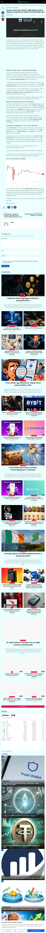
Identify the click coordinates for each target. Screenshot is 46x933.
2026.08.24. (22, 387)
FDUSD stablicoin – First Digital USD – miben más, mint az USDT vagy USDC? (12, 700)
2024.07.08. (12, 526)
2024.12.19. (12, 789)
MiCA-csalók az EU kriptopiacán (34, 328)
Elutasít (21, 930)
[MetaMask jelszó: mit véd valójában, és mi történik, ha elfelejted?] (12, 342)
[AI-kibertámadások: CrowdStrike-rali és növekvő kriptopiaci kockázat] (12, 600)
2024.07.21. (34, 787)
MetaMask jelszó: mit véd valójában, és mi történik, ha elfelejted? (12, 353)
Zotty (11, 14)
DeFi (25, 40)
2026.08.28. (12, 614)
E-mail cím (4, 255)
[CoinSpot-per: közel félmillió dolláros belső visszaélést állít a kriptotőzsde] (34, 342)
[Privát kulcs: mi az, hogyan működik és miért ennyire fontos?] (12, 318)
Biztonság (9, 7)
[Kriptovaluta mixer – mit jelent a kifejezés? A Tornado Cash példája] (34, 775)
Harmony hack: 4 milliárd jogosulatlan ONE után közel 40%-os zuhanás (34, 499)
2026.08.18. (12, 356)
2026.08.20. (12, 331)
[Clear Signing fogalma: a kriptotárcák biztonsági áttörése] (23, 717)
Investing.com (8, 837)
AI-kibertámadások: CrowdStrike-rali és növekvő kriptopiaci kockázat (12, 611)
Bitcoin (12, 410)
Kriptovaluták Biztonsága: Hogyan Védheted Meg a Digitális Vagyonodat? (12, 523)
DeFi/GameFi (15, 7)
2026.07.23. (22, 302)
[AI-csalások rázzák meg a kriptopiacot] (34, 750)
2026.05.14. (34, 763)
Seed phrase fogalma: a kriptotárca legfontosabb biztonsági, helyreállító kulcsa (12, 761)
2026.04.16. (12, 677)
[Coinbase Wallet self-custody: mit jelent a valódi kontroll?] (12, 428)
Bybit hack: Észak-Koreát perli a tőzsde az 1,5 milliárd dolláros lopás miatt (34, 414)
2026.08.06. (34, 329)
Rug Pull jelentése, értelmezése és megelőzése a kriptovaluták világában (34, 675)
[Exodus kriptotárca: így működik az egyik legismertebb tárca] (34, 428)
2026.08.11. (34, 356)
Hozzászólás (4, 238)
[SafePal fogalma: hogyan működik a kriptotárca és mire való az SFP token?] (12, 575)
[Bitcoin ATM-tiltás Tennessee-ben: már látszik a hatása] (12, 403)
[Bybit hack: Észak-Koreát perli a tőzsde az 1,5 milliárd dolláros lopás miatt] (34, 403)
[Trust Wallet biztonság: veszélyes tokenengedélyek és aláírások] (23, 454)
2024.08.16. (12, 703)
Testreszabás (8, 930)
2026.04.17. (34, 701)
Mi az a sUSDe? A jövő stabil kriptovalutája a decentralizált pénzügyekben (12, 786)
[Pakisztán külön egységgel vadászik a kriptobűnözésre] (23, 285)
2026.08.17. (34, 589)
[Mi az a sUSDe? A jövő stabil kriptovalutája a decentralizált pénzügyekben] (12, 775)
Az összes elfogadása (36, 930)
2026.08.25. (22, 472)
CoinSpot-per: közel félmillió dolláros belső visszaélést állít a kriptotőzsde (34, 353)
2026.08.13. (12, 415)
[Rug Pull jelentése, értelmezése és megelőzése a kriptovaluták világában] (34, 664)
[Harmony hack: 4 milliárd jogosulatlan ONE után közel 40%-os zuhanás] (34, 488)
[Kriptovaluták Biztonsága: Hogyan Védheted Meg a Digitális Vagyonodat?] (12, 512)
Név (2, 250)
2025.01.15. (34, 615)
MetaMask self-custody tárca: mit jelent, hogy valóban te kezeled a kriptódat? (34, 523)
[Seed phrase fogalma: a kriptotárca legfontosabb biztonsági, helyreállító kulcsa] (12, 750)
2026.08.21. (12, 589)
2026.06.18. (22, 558)
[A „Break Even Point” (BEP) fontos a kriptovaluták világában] (23, 888)
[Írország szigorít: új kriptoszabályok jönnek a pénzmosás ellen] (23, 541)
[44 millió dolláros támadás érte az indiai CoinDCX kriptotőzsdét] (23, 630)
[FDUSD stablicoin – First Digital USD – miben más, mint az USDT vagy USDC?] (12, 689)
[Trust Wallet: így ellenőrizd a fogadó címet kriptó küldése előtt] (23, 370)
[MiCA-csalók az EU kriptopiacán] (34, 318)
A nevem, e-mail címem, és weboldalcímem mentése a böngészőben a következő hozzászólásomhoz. (20, 262)
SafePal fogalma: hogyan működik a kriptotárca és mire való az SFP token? (12, 586)
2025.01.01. (34, 678)
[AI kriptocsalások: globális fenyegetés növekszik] (12, 664)
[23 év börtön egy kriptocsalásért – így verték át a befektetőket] (34, 689)
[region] (23, 927)
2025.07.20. (22, 647)
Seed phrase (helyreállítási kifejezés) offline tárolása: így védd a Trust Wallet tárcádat (34, 586)
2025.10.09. (12, 16)
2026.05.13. (22, 734)
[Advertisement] (25, 59)
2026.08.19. (12, 440)
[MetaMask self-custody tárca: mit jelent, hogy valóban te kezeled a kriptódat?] (34, 512)
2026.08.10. (34, 417)
